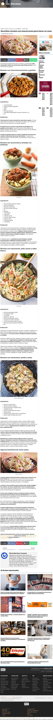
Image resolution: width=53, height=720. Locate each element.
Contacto (43, 671)
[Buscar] (50, 36)
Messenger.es (14, 679)
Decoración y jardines (5, 689)
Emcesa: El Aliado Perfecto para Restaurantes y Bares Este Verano (13, 662)
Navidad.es (34, 681)
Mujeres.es (24, 685)
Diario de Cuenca (46, 685)
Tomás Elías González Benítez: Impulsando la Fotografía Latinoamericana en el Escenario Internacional (38, 639)
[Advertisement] (26, 17)
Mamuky (23, 684)
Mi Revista (34, 690)
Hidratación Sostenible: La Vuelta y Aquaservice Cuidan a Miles (13, 615)
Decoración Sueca (4, 681)
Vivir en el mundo (25, 687)
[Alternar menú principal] (50, 4)
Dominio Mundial (35, 679)
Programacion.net (15, 678)
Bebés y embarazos (26, 681)
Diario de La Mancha (47, 687)
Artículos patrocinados (35, 669)
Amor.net (24, 682)
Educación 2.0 (35, 678)
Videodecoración (4, 684)
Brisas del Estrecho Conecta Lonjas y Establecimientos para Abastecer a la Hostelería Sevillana (13, 639)
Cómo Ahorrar (35, 687)
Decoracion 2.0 (4, 678)
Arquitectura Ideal (4, 682)
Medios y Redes (48, 668)
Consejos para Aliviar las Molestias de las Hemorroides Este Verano (37, 662)
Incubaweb (13, 682)
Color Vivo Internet (9, 697)
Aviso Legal (18, 717)
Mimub (2, 690)
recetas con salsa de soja (7, 535)
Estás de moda (25, 679)
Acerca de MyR (49, 671)
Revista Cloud (14, 687)
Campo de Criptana (47, 682)
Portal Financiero (35, 689)
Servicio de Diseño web (47, 669)
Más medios (30, 715)
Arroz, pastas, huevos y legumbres (11, 28)
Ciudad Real (45, 684)
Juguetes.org (35, 682)
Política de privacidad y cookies (41, 697)
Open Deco (3, 679)
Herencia (45, 689)
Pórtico (2, 692)
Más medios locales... (47, 690)
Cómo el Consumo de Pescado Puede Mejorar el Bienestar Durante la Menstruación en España (13, 593)
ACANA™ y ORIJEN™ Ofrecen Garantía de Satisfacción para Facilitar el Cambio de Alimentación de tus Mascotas (37, 616)
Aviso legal (50, 697)
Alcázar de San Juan (47, 679)
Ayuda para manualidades (33, 710)
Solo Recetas (24, 678)
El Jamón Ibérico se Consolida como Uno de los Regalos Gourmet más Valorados (39, 593)
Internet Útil (13, 689)
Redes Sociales (14, 685)
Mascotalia (34, 685)
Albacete (45, 678)
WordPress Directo (15, 684)
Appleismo (13, 681)
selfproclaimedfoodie (20, 98)
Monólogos (34, 684)
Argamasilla (45, 681)
